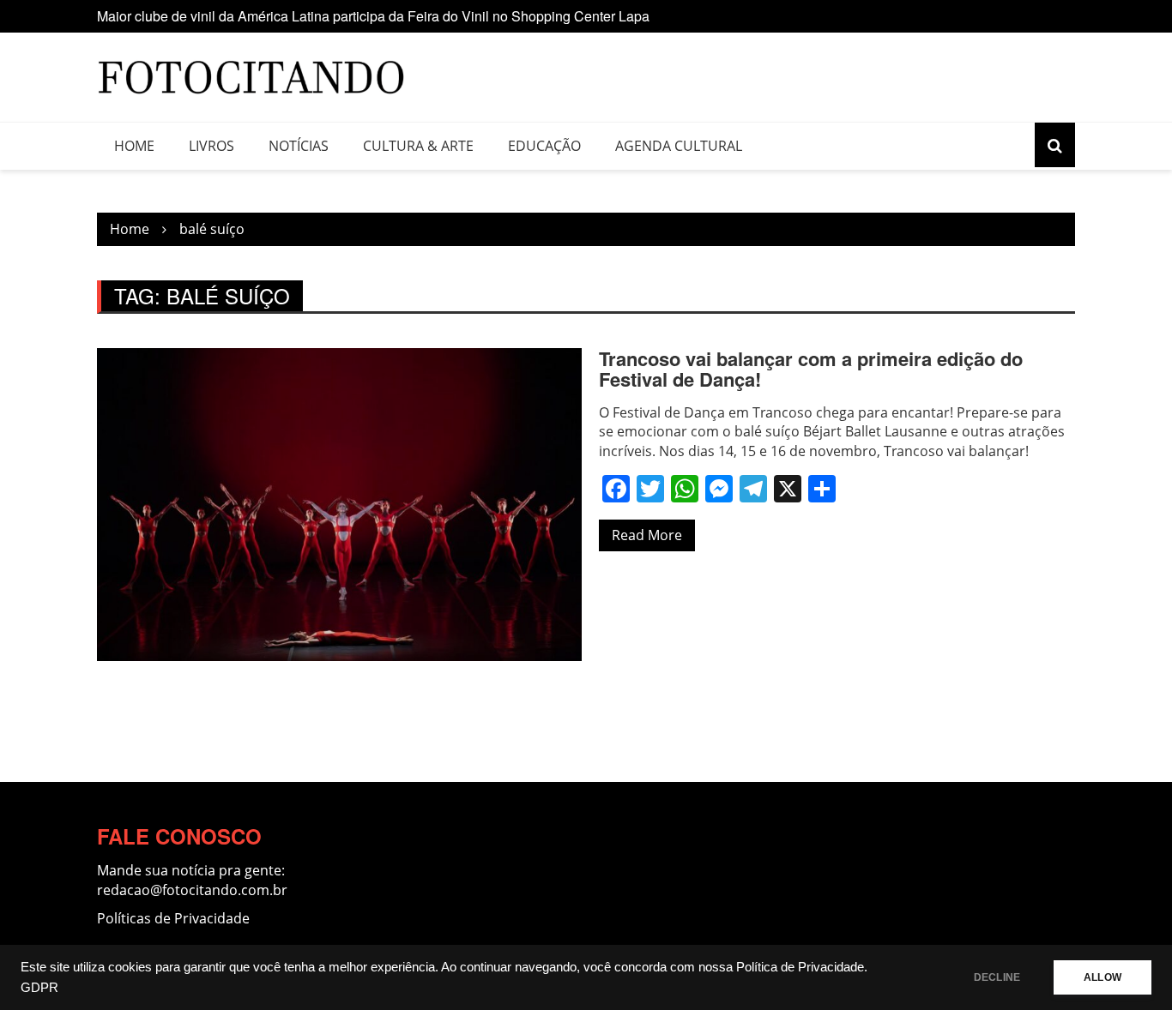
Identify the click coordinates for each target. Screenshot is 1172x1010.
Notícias (299, 145)
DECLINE (997, 977)
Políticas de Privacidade (173, 918)
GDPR (39, 988)
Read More (647, 535)
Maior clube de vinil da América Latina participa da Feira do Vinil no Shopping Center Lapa (373, 16)
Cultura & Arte (418, 145)
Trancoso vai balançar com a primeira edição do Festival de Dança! (811, 369)
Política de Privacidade (800, 967)
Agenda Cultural (678, 145)
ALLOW (1102, 977)
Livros (211, 145)
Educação (544, 145)
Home (134, 145)
